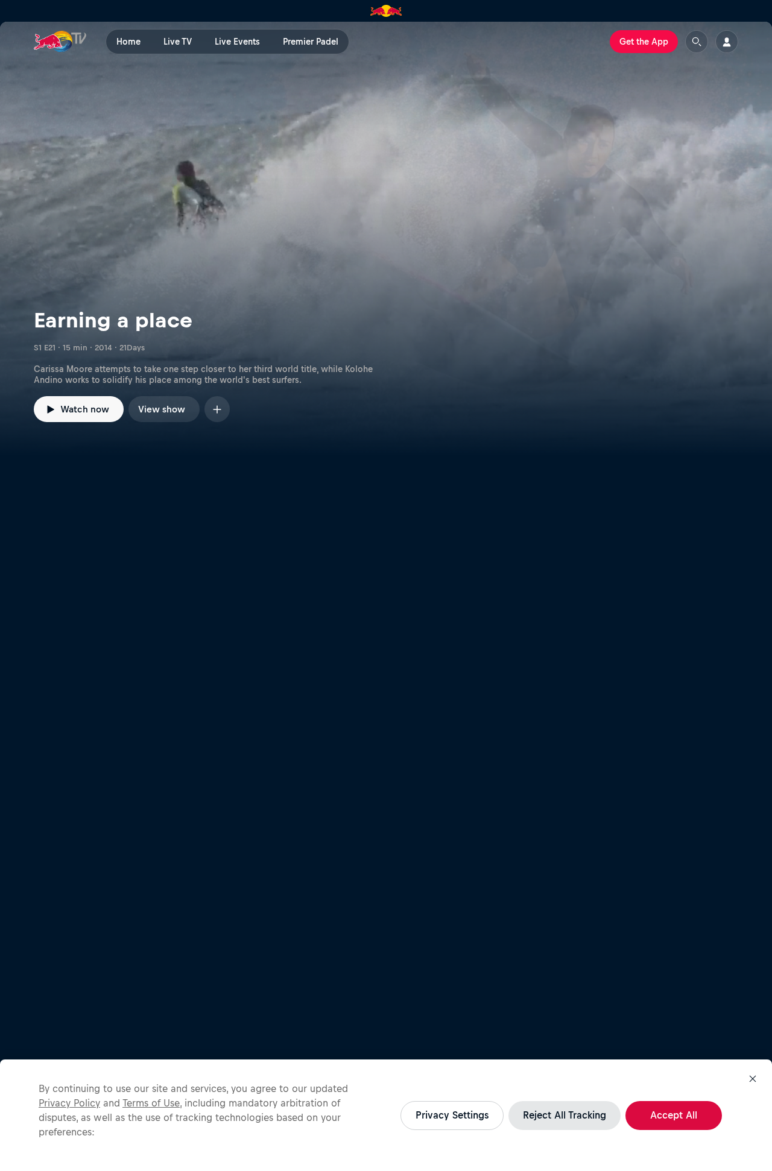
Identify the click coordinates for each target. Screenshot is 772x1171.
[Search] (696, 41)
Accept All (673, 1114)
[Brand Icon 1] (386, 11)
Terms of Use (151, 1102)
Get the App (643, 41)
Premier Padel (310, 41)
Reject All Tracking (564, 1114)
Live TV (177, 41)
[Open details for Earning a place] (386, 239)
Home (128, 41)
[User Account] (726, 41)
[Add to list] (217, 409)
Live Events (237, 41)
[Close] (753, 1079)
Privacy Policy (69, 1102)
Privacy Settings (452, 1114)
